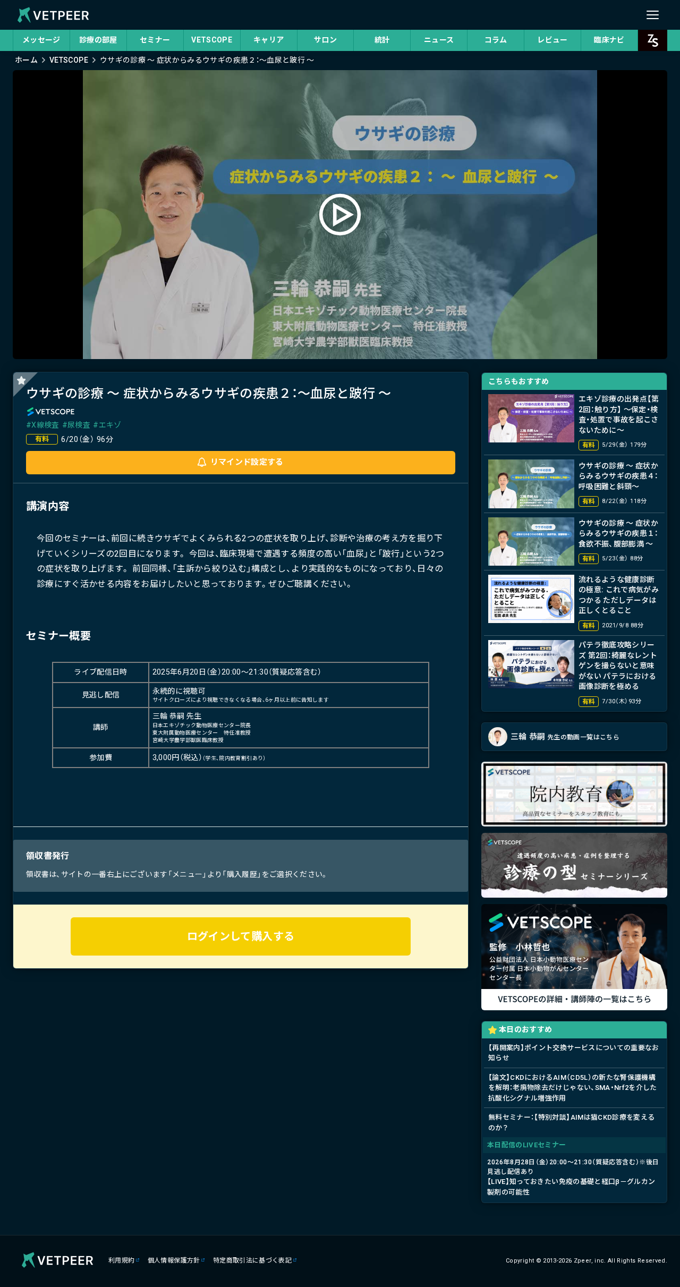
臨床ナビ (609, 40)
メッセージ (41, 40)
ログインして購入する (241, 936)
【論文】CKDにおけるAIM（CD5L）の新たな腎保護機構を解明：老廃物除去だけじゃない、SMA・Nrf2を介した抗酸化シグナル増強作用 (572, 1087)
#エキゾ (107, 425)
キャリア (268, 40)
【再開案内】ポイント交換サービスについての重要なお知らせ (573, 1053)
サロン (325, 40)
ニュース (439, 40)
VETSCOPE (211, 40)
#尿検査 (76, 425)
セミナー (155, 40)
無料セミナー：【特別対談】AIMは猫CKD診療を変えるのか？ (571, 1122)
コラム (495, 40)
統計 (382, 40)
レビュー (552, 40)
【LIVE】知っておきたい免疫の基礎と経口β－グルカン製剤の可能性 (573, 1177)
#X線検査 (43, 425)
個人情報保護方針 (174, 1260)
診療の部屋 (98, 40)
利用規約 (121, 1260)
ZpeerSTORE (652, 40)
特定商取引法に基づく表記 (252, 1260)
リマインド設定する (247, 462)
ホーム (26, 60)
